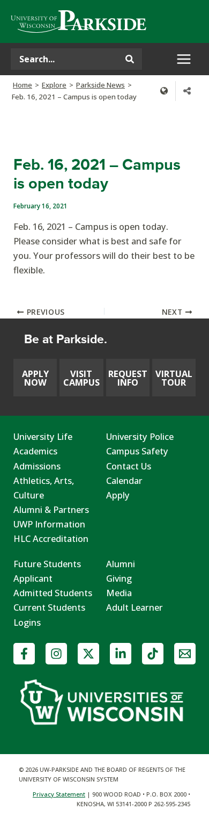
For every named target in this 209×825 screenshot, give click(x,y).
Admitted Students (52, 593)
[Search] (129, 59)
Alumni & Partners (51, 509)
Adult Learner (134, 607)
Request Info (127, 377)
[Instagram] (56, 653)
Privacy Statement (59, 794)
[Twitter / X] (88, 653)
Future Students (47, 564)
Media (119, 593)
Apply (118, 495)
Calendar (124, 480)
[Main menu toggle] (183, 59)
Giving (119, 578)
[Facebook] (24, 653)
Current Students (49, 607)
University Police (140, 436)
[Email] (185, 653)
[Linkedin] (120, 653)
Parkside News (100, 85)
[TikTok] (152, 653)
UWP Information (49, 524)
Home (22, 85)
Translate (164, 91)
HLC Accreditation (50, 538)
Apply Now (35, 377)
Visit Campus (81, 377)
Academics (35, 451)
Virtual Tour (173, 377)
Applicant (33, 578)
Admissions (37, 466)
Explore (54, 85)
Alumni (120, 564)
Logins (27, 622)
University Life (42, 436)
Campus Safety (137, 451)
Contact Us (128, 466)
